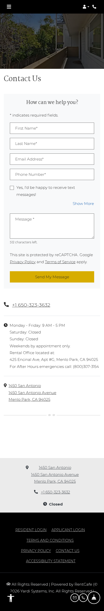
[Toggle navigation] (9, 7)
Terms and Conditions (50, 540)
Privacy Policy (23, 261)
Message (24, 219)
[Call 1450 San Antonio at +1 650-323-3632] (95, 7)
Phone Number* (30, 174)
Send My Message (52, 276)
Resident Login (31, 529)
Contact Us (68, 550)
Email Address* (29, 159)
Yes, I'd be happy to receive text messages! (45, 191)
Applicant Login (68, 529)
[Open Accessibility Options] (11, 599)
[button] (86, 7)
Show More (83, 203)
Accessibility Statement (50, 561)
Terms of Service (60, 261)
